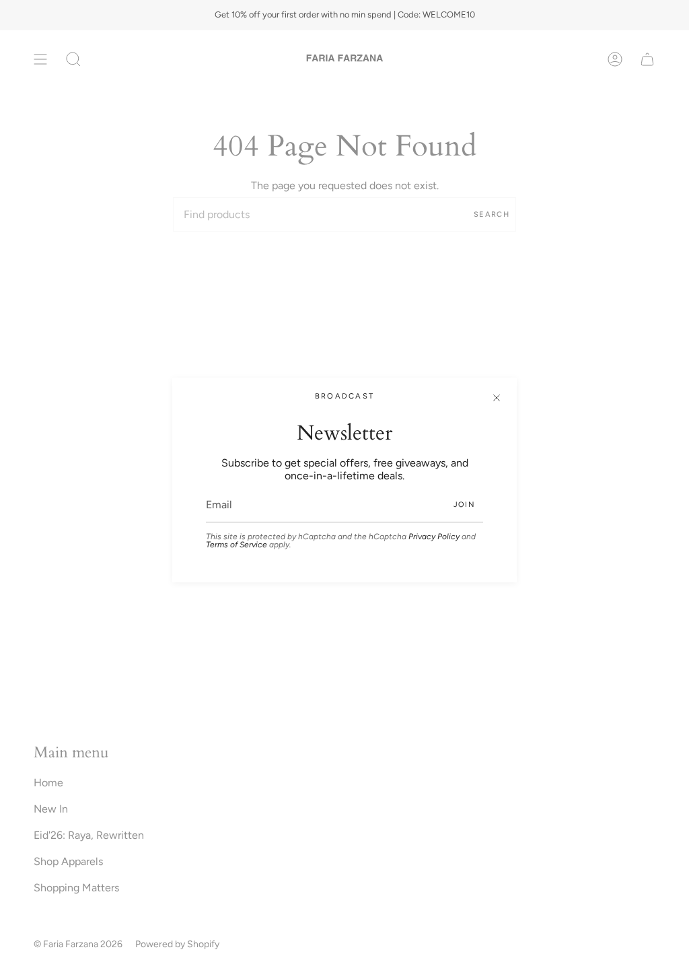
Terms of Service (236, 544)
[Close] (496, 398)
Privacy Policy (434, 536)
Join (464, 504)
